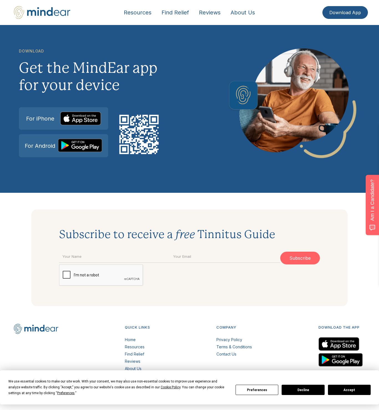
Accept (349, 390)
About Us (243, 12)
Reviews (210, 12)
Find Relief (175, 12)
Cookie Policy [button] (170, 387)
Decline (303, 390)
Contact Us (226, 354)
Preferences (257, 390)
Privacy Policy (229, 339)
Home (130, 339)
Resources (137, 12)
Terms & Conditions (234, 346)
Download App (345, 12)
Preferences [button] (66, 393)
